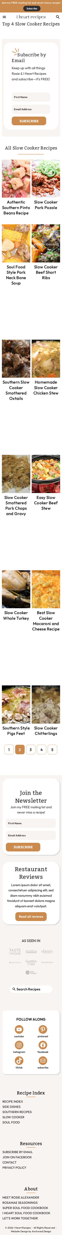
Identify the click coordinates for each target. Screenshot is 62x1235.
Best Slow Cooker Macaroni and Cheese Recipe (46, 620)
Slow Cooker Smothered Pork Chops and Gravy (16, 505)
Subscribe (32, 8)
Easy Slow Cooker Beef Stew (46, 503)
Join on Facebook (17, 1157)
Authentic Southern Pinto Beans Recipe (16, 207)
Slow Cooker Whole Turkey (16, 615)
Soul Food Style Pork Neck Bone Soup (16, 275)
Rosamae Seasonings (20, 1203)
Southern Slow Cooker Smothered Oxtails (16, 390)
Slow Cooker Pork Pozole (46, 204)
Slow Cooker (13, 1117)
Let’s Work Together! (20, 1218)
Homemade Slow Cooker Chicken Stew (46, 387)
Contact (9, 1162)
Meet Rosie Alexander (20, 1197)
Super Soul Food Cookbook (25, 1208)
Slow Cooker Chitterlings (46, 730)
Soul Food (11, 1122)
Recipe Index (12, 1102)
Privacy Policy (14, 1168)
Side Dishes (11, 1107)
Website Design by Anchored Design (31, 1231)
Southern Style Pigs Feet (16, 730)
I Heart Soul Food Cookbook (26, 1213)
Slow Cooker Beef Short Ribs (46, 272)
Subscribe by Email (17, 1152)
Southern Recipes (17, 1112)
